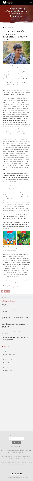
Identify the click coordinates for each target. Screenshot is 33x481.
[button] (31, 2)
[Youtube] (21, 473)
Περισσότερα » (6, 308)
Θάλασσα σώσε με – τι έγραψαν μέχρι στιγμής (15, 317)
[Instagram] (18, 473)
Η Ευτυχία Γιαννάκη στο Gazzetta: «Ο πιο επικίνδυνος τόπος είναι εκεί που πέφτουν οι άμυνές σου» (15, 324)
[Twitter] (15, 473)
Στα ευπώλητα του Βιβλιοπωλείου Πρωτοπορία (15, 332)
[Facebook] (12, 473)
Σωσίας (4, 304)
